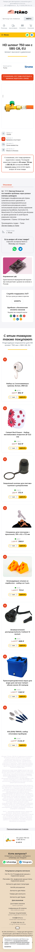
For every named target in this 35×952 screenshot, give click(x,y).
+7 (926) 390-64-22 (25, 5)
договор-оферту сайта (23, 944)
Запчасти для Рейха (17, 890)
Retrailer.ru (17, 927)
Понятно (7, 946)
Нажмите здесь (10, 167)
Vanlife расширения (17, 887)
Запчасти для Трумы (17, 897)
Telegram (32, 35)
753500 (20, 770)
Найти (28, 19)
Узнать (17, 301)
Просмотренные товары (17, 829)
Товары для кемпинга (17, 894)
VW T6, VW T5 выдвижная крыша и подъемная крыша (17, 875)
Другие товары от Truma (10, 226)
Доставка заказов (17, 904)
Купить (22, 397)
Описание (7, 185)
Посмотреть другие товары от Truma (17, 67)
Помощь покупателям (17, 913)
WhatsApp (27, 35)
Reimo (17, 12)
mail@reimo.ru (11, 5)
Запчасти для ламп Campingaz (17, 884)
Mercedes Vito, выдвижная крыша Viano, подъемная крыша (17, 880)
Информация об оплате (17, 909)
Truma (18, 766)
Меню (6, 35)
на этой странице (25, 778)
